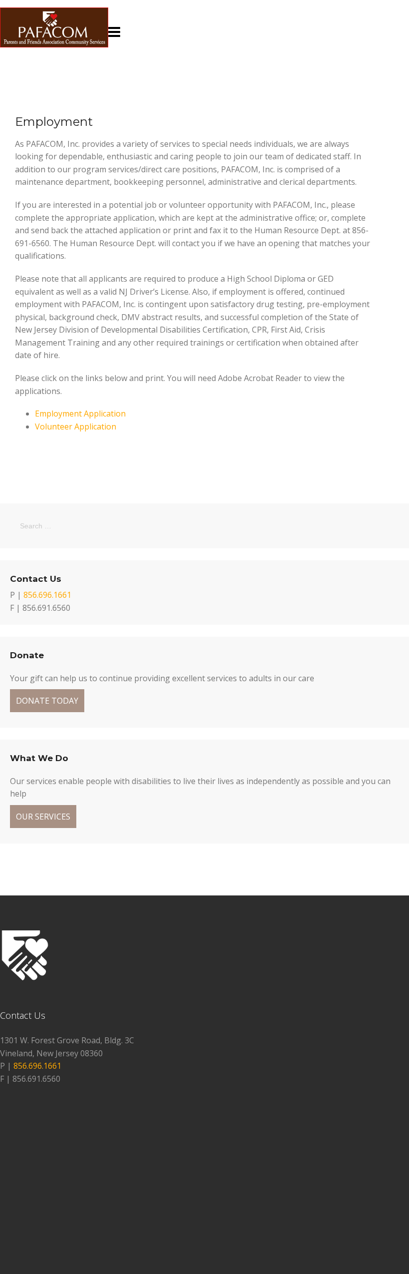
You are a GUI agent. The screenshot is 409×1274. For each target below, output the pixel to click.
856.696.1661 (47, 594)
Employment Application (80, 413)
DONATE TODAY (47, 700)
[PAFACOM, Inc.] (54, 44)
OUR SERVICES (43, 816)
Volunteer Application (75, 426)
